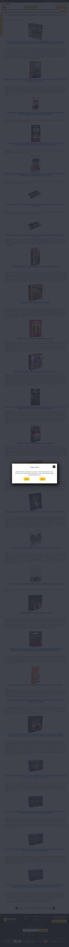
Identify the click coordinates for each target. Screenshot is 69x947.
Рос (42, 478)
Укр (26, 478)
